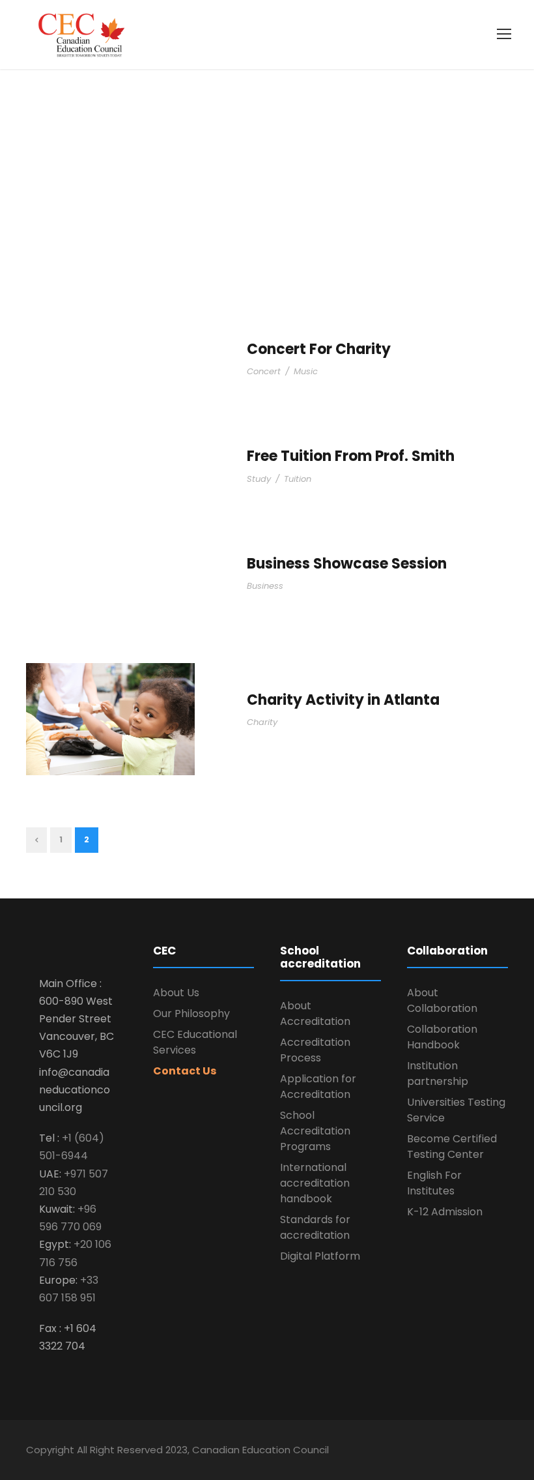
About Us (176, 992)
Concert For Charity (319, 349)
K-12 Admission (445, 1211)
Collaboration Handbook (442, 1037)
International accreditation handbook (315, 1183)
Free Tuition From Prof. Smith (351, 456)
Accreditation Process (315, 1050)
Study (259, 479)
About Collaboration (442, 1000)
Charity (262, 722)
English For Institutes (434, 1183)
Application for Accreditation (318, 1086)
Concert (264, 371)
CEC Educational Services (195, 1042)
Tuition (297, 479)
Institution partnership (437, 1073)
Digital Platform (321, 1256)
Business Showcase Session (347, 564)
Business (265, 586)
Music (306, 371)
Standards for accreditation (315, 1227)
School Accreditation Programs (315, 1131)
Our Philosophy (191, 1013)
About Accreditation (315, 1013)
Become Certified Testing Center (452, 1146)
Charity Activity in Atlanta (343, 700)
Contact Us (184, 1070)
